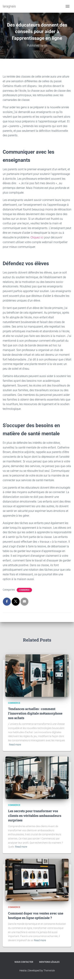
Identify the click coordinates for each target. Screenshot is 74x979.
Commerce (24, 590)
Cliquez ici (37, 237)
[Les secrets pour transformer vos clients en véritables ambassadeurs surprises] (37, 777)
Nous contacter (24, 962)
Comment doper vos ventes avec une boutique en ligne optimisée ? (35, 915)
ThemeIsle (49, 970)
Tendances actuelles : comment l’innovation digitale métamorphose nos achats (35, 713)
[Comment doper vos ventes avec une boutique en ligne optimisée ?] (37, 879)
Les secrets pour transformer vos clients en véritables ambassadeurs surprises (34, 815)
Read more (15, 744)
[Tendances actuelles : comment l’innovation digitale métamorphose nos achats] (37, 675)
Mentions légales (49, 962)
